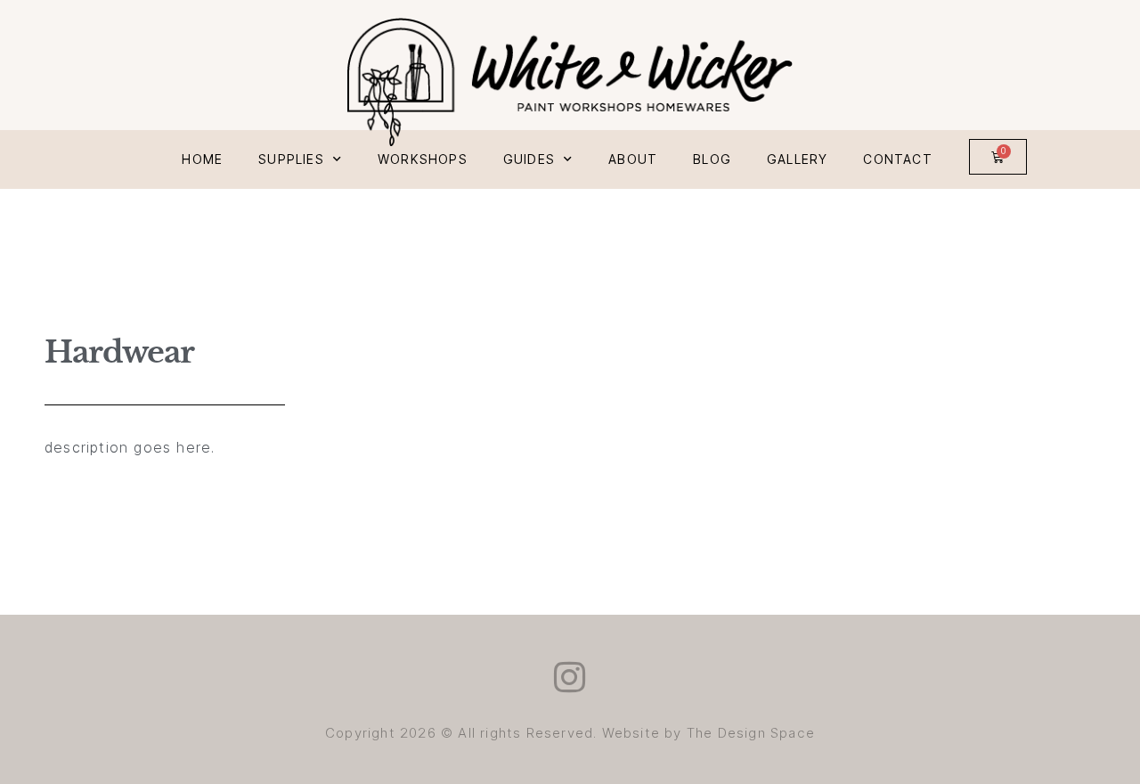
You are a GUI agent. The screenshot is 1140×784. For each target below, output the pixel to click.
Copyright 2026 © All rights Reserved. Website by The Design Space (570, 732)
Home (202, 159)
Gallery (797, 159)
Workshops (423, 159)
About (632, 159)
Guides (529, 159)
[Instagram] (570, 677)
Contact (897, 159)
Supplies (291, 159)
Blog (712, 159)
